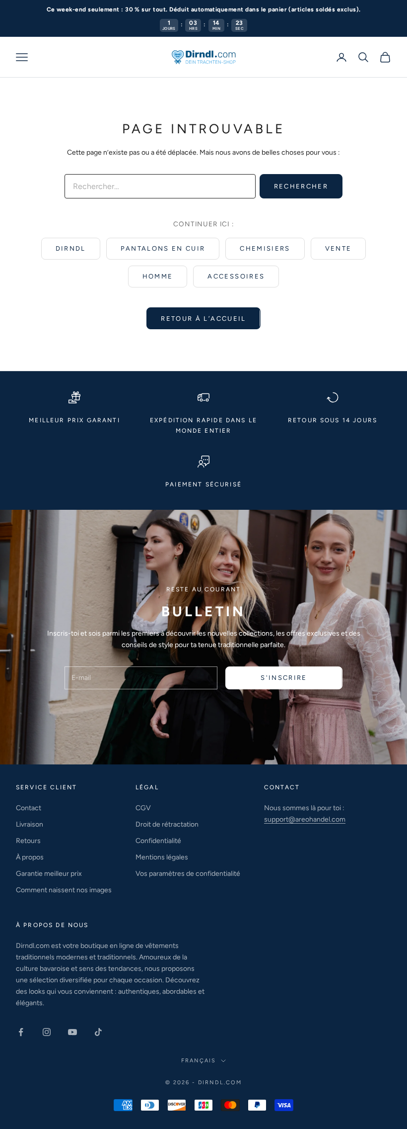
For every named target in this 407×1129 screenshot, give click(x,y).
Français (198, 1060)
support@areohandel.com (304, 819)
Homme (157, 276)
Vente (338, 248)
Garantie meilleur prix (49, 873)
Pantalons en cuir (163, 248)
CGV (143, 808)
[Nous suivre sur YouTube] (72, 1032)
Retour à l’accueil (203, 318)
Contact (28, 808)
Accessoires (236, 276)
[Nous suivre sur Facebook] (21, 1032)
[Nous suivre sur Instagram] (47, 1032)
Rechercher (301, 186)
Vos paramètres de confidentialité (188, 873)
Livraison (29, 824)
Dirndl (71, 248)
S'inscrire (284, 677)
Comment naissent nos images (64, 890)
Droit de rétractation (167, 824)
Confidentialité (158, 841)
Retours (28, 841)
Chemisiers (265, 248)
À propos (30, 857)
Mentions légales (162, 857)
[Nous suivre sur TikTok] (98, 1032)
